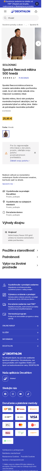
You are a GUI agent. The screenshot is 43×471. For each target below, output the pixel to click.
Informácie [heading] (7, 339)
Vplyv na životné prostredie (14, 265)
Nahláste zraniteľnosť (11, 453)
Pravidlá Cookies (28, 457)
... (26, 25)
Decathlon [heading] (7, 346)
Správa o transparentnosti (13, 460)
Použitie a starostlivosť (18, 250)
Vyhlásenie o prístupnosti (13, 450)
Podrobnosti (10, 257)
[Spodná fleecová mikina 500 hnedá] (18, 44)
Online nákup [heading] (8, 326)
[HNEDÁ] (5, 133)
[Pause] (37, 4)
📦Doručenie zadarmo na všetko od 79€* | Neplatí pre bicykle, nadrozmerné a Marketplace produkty (18, 3)
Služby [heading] (5, 332)
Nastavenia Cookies (10, 457)
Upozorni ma (7, 184)
